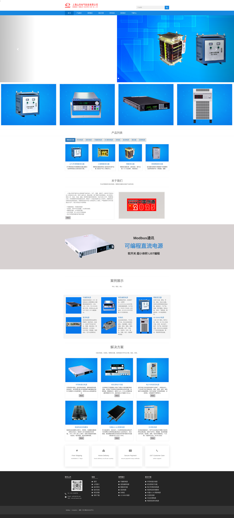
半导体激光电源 (81, 385)
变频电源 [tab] (142, 140)
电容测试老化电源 (153, 501)
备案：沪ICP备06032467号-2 (86, 510)
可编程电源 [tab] (98, 140)
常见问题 (97, 492)
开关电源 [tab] (80, 140)
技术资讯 (97, 487)
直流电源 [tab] (126, 140)
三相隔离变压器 (103, 164)
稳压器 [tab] (134, 140)
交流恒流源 (153, 427)
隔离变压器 (130, 164)
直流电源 (86, 317)
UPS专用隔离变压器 (76, 164)
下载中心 (134, 13)
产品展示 (79, 13)
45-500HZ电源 (158, 317)
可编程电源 (87, 297)
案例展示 (90, 13)
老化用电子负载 (117, 385)
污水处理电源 (151, 498)
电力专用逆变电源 (152, 385)
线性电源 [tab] (89, 140)
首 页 (69, 13)
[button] (17, 48)
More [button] (81, 395)
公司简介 (97, 484)
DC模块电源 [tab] (109, 140)
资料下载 (97, 495)
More (68, 217)
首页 (95, 481)
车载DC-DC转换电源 (117, 427)
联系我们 (123, 13)
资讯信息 (112, 13)
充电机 (120, 317)
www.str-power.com (76, 498)
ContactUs (74, 510)
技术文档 (97, 490)
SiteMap (68, 510)
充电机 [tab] (118, 140)
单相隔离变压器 (157, 164)
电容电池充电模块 (81, 427)
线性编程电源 (123, 297)
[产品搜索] (167, 7)
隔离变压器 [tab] (70, 140)
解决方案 (101, 13)
